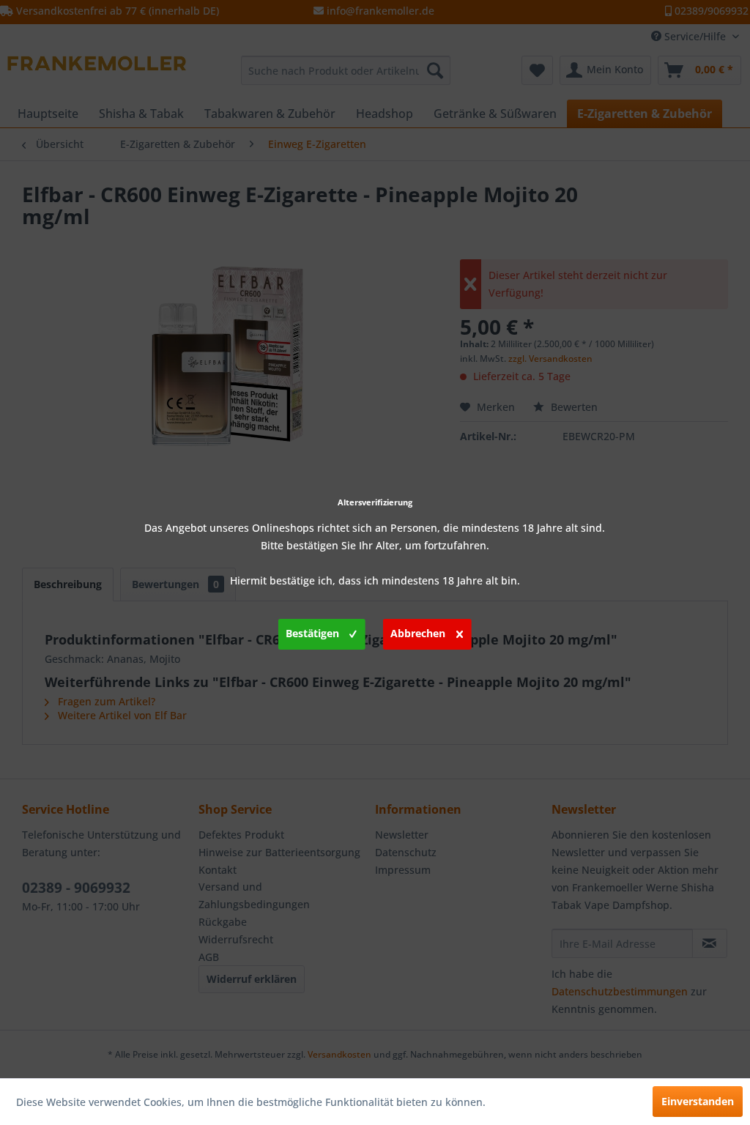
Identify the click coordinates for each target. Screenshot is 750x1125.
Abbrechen (417, 633)
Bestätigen (312, 633)
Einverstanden (697, 1101)
